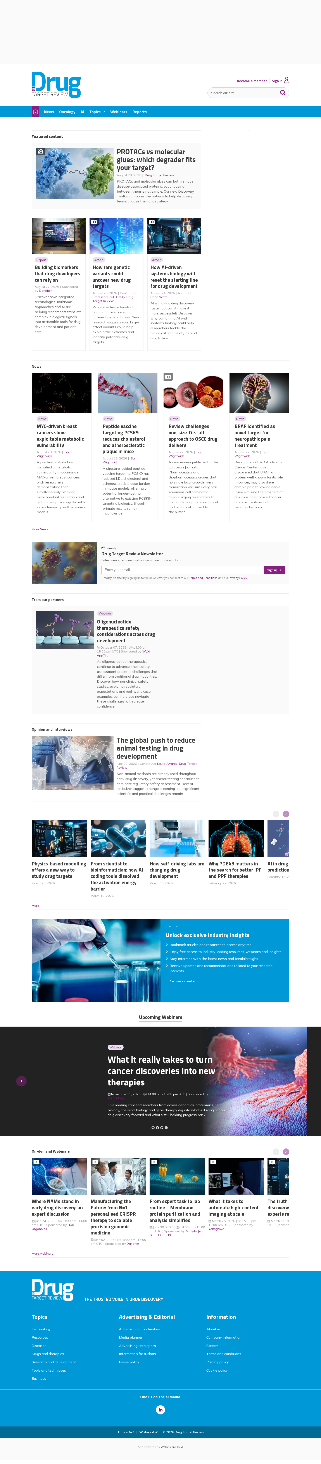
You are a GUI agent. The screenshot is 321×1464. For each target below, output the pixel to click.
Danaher (45, 291)
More (35, 906)
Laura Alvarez (167, 764)
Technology (41, 1329)
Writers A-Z (148, 1432)
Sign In (277, 80)
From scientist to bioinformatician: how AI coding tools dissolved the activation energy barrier (117, 876)
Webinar (105, 613)
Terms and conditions (223, 1354)
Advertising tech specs (137, 1345)
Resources (40, 1337)
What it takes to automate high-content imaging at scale (234, 1207)
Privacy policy (217, 1362)
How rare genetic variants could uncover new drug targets (112, 276)
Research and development (54, 1362)
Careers (212, 1345)
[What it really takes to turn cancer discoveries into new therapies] (166, 1127)
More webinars (42, 1253)
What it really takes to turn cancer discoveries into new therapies (85, 1070)
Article (98, 260)
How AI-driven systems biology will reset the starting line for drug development (174, 276)
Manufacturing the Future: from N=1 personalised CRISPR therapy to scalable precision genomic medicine (113, 1216)
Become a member (252, 80)
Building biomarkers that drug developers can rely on (57, 273)
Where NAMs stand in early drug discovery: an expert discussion (57, 1207)
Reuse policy (129, 1362)
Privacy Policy (238, 578)
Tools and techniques (49, 1370)
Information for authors (137, 1354)
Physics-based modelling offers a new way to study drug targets (59, 870)
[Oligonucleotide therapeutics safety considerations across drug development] (161, 1127)
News (42, 419)
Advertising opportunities (139, 1329)
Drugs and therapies (48, 1354)
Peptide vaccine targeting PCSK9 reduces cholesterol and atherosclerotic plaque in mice (124, 438)
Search (283, 91)
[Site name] (56, 96)
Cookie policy (217, 1370)
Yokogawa (216, 1229)
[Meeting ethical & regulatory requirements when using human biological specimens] (153, 1127)
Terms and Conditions (203, 578)
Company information (224, 1337)
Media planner (130, 1337)
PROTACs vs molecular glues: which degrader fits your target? (156, 159)
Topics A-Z (125, 1432)
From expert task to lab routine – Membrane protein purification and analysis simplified (175, 1210)
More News (40, 529)
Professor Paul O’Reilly (109, 297)
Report (41, 260)
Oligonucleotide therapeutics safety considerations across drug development (126, 631)
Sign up (272, 570)
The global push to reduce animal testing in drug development (156, 748)
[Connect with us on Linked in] (160, 1409)
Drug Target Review (159, 175)
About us (213, 1329)
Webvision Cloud (172, 1447)
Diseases (39, 1345)
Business (39, 1378)
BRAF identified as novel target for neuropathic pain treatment (255, 435)
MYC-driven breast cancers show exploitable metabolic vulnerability (60, 435)
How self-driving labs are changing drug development (177, 870)
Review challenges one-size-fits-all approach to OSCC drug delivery (193, 435)
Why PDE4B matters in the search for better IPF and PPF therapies (235, 870)
